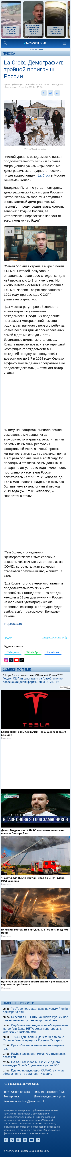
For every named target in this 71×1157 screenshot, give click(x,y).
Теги (6, 1095)
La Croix (44, 175)
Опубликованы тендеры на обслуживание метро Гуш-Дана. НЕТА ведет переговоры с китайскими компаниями (35, 1032)
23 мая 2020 (56, 675)
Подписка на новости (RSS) (49, 1095)
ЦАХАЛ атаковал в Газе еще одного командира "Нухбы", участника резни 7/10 (31, 1068)
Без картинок (11, 1100)
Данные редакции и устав (50, 1100)
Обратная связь (21, 1095)
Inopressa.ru (13, 624)
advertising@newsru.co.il (29, 1105)
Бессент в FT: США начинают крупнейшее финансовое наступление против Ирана (35, 1023)
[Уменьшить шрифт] (44, 93)
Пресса (9, 53)
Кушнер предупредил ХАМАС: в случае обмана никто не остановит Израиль (33, 1076)
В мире (41, 675)
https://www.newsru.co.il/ (19, 675)
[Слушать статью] (60, 93)
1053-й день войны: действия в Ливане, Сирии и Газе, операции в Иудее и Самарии (34, 1042)
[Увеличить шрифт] (50, 93)
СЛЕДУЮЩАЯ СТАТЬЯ (53, 637)
